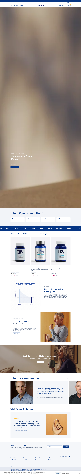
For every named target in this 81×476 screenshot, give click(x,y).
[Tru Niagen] (40, 5)
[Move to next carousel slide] (42, 206)
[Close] (79, 473)
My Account (49, 459)
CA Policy (42, 463)
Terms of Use (57, 463)
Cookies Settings (58, 473)
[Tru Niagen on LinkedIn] (63, 456)
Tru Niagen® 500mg (34, 266)
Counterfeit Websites (50, 461)
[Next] (53, 1)
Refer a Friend (61, 5)
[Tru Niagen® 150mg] (60, 251)
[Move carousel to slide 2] (41, 206)
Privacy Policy (38, 463)
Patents (24, 457)
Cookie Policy (68, 463)
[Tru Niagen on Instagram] (61, 456)
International (49, 457)
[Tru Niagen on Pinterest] (65, 456)
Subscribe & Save (38, 457)
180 (18, 272)
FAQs (36, 459)
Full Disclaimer (63, 463)
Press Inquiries (25, 459)
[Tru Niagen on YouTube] (69, 456)
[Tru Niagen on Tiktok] (67, 456)
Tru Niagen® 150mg (54, 266)
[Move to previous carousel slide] (38, 206)
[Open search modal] (66, 5)
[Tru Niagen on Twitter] (68, 456)
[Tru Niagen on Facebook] (62, 456)
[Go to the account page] (68, 5)
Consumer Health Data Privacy (49, 463)
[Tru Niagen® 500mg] (40, 251)
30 (14, 272)
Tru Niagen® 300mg (13, 266)
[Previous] (28, 1)
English (68, 2)
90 (16, 272)
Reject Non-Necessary (65, 473)
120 (55, 273)
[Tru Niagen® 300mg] (20, 251)
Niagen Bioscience (26, 461)
